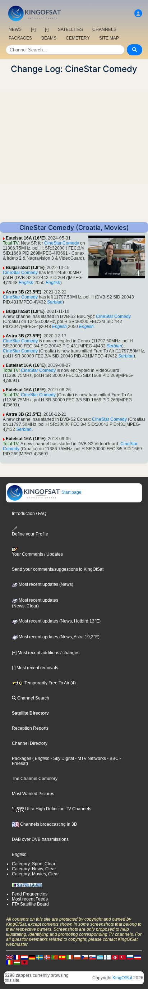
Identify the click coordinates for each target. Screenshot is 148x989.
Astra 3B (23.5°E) (23, 292)
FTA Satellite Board (30, 904)
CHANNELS (104, 29)
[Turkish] (122, 957)
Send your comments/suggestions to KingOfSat (57, 569)
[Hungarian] (17, 962)
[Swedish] (39, 957)
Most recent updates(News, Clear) (35, 603)
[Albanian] (24, 962)
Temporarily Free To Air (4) (49, 682)
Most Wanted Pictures (33, 793)
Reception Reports (30, 728)
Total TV (11, 243)
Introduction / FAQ (29, 513)
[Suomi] (107, 957)
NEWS (15, 29)
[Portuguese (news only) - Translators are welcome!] (54, 957)
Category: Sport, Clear (33, 863)
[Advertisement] (74, 148)
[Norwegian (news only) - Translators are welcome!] (47, 957)
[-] (46, 29)
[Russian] (130, 957)
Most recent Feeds (30, 899)
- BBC (112, 758)
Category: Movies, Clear (35, 873)
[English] (9, 957)
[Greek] (100, 957)
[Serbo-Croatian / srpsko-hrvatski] (137, 957)
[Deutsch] (32, 957)
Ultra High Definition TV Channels (57, 808)
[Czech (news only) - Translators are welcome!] (85, 957)
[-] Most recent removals (35, 667)
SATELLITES (70, 29)
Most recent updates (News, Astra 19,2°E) (59, 636)
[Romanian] (9, 962)
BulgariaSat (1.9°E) (25, 267)
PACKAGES (20, 38)
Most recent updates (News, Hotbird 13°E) (59, 621)
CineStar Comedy (61, 243)
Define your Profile (30, 534)
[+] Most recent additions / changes (45, 652)
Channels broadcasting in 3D (48, 824)
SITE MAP (109, 38)
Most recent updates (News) (45, 584)
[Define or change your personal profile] (138, 13)
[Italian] (69, 957)
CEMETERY (78, 38)
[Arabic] (115, 957)
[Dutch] (24, 957)
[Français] (17, 957)
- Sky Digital (62, 758)
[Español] (62, 957)
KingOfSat (122, 977)
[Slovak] (92, 957)
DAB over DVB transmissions (40, 839)
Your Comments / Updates (37, 554)
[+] (33, 29)
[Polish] (77, 957)
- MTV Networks (90, 758)
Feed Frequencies (29, 894)
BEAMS (48, 38)
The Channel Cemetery (34, 778)
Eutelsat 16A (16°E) (26, 238)
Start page (71, 492)
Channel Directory (29, 743)
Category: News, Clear (34, 868)
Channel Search (32, 698)
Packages (21, 758)
